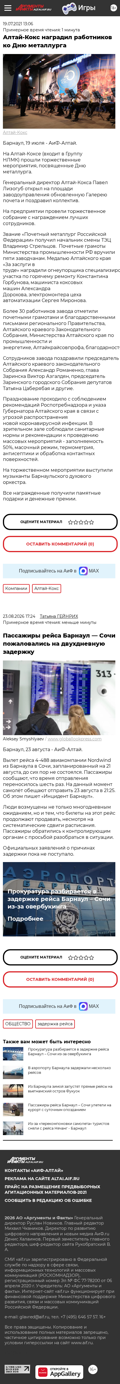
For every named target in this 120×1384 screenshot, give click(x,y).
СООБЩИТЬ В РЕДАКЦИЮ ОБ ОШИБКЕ (48, 1200)
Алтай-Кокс (15, 132)
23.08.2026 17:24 (19, 616)
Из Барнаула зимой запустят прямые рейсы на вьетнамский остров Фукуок (70, 1088)
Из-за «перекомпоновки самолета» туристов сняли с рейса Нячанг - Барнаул (68, 1125)
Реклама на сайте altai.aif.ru (42, 1178)
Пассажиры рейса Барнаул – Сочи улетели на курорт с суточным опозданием (69, 1107)
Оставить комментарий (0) (60, 544)
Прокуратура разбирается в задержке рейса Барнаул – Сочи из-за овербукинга (59, 899)
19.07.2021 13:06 (18, 23)
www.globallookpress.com (75, 739)
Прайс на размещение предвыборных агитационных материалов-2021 (52, 1189)
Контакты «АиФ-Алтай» (34, 1170)
